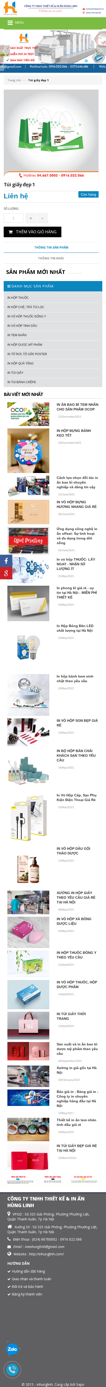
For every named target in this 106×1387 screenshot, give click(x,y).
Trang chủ (14, 80)
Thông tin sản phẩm (51, 247)
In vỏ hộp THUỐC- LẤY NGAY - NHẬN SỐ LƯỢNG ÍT (76, 564)
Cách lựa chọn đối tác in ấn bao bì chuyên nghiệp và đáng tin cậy (77, 482)
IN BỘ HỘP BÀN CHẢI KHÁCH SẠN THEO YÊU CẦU (76, 755)
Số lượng (11, 208)
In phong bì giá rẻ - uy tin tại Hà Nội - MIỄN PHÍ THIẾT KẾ (77, 592)
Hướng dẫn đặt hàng (28, 1271)
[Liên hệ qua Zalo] (12, 1349)
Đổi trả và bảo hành (27, 1286)
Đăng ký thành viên (27, 1294)
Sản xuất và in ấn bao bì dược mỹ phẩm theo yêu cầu (77, 1049)
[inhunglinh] (53, 8)
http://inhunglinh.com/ (46, 1254)
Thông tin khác (51, 258)
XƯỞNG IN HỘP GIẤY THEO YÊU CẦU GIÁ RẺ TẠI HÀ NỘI (76, 897)
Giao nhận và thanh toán (31, 1279)
